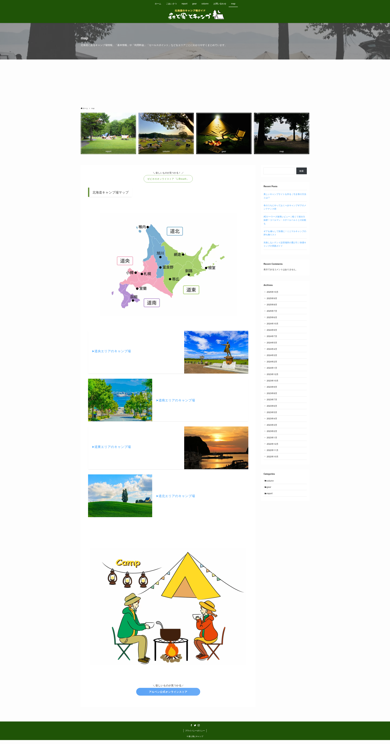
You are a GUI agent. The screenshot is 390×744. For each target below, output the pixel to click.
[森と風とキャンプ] (195, 14)
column (270, 480)
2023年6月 (272, 405)
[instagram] (198, 725)
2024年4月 (272, 348)
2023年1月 (272, 437)
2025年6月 (272, 317)
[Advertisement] (195, 82)
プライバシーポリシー (195, 730)
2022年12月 (272, 443)
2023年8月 (272, 393)
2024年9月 (272, 329)
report (270, 493)
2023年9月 (272, 386)
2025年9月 (272, 298)
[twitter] (195, 725)
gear (269, 486)
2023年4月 (272, 418)
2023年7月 (272, 399)
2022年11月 (272, 450)
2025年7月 (272, 310)
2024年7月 (272, 336)
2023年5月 (272, 412)
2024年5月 (272, 342)
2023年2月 (272, 431)
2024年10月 (272, 323)
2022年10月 (272, 456)
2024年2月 (272, 361)
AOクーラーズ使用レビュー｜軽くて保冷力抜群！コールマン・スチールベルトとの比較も (285, 220)
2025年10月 (272, 291)
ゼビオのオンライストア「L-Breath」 (168, 178)
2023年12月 (272, 374)
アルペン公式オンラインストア (168, 691)
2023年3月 (272, 424)
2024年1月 (272, 367)
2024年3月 (272, 355)
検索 (301, 170)
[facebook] (191, 725)
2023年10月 (272, 380)
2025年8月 (272, 304)
